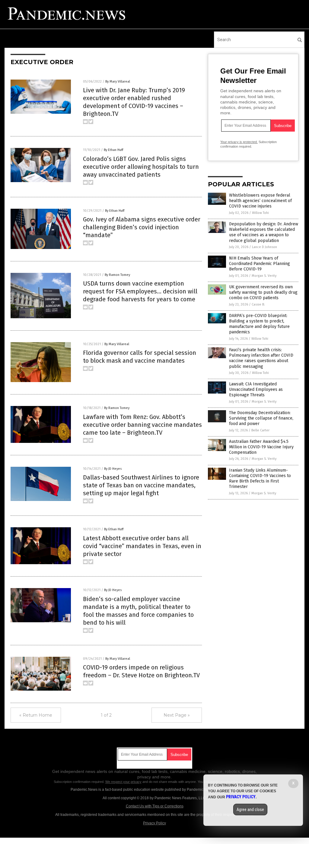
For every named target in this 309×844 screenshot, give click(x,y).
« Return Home (35, 715)
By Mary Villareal (117, 81)
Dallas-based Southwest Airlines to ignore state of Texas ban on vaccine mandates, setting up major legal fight (141, 485)
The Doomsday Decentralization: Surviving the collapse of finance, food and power (261, 418)
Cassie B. (258, 304)
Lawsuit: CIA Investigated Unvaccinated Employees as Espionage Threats (256, 389)
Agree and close (250, 809)
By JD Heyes (113, 469)
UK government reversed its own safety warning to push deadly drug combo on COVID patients (263, 292)
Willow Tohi (260, 213)
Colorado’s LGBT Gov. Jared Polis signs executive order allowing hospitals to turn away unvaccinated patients (141, 166)
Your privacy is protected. (239, 142)
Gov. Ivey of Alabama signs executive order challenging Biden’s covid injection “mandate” (141, 227)
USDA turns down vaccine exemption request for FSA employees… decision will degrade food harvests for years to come (140, 291)
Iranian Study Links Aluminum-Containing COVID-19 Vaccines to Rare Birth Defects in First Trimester (260, 478)
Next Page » (177, 715)
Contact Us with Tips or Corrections (154, 806)
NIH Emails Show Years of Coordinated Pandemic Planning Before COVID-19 (259, 264)
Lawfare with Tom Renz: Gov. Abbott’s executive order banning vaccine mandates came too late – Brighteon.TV (142, 424)
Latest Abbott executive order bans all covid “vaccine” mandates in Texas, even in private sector (142, 546)
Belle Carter (260, 430)
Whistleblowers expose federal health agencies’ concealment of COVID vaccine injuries (260, 201)
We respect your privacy (123, 781)
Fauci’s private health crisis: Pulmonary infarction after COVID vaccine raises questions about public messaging (261, 358)
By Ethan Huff (113, 150)
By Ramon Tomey (117, 275)
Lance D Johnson (264, 247)
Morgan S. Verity (264, 276)
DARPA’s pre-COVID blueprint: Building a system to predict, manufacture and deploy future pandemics (259, 324)
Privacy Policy (154, 823)
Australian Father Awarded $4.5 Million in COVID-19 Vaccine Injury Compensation (261, 447)
